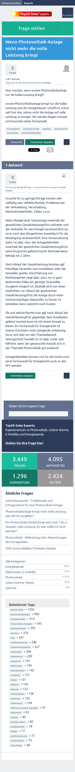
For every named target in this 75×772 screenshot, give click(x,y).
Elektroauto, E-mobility (20, 572)
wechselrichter (18, 671)
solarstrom (16, 661)
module (14, 717)
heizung (14, 689)
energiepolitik (17, 727)
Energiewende (14, 566)
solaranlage (12, 133)
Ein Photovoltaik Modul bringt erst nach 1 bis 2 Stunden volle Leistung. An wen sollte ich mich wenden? (36, 527)
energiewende (18, 619)
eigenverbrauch (18, 628)
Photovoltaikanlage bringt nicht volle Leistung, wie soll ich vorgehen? (35, 514)
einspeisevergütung (20, 647)
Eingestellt (10, 83)
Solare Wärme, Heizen (19, 582)
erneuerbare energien (21, 624)
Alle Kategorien (15, 561)
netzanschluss (17, 741)
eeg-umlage (16, 745)
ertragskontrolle (31, 129)
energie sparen (18, 722)
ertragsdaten (13, 129)
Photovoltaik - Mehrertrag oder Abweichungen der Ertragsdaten (35, 540)
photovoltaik (61, 129)
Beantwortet (10, 187)
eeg (12, 638)
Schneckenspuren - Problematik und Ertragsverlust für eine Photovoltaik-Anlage (33, 503)
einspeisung (16, 703)
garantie (47, 129)
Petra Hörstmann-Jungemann (48, 187)
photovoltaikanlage (31, 133)
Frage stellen (32, 28)
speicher (15, 633)
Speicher (11, 588)
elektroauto (16, 666)
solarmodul (16, 713)
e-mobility (15, 675)
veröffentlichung (19, 642)
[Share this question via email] (48, 150)
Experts (28, 3)
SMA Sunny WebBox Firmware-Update (30, 548)
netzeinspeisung (19, 736)
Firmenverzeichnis (11, 3)
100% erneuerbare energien (24, 708)
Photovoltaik (34, 83)
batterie (15, 684)
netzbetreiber (17, 694)
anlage (14, 731)
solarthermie (17, 656)
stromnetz (15, 699)
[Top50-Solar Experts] (32, 12)
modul (14, 680)
